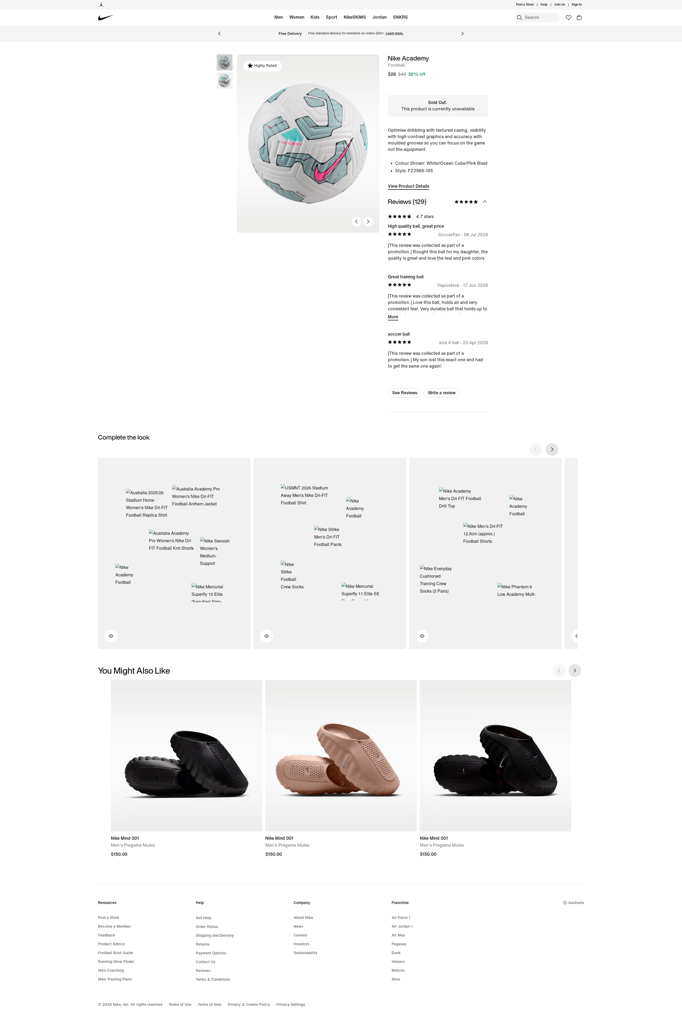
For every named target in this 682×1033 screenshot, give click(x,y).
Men (278, 17)
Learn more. (394, 33)
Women (296, 17)
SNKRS (400, 17)
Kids (315, 17)
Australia (576, 903)
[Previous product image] (356, 221)
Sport (331, 17)
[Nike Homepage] (106, 18)
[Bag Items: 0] (579, 17)
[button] (225, 81)
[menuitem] (549, 5)
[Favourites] (568, 17)
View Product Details (408, 186)
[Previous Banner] (219, 33)
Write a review (442, 393)
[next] (552, 449)
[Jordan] (101, 5)
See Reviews (404, 393)
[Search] (519, 17)
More (393, 317)
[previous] (536, 449)
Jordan (379, 17)
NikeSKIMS (355, 17)
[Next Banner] (462, 33)
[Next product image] (368, 221)
